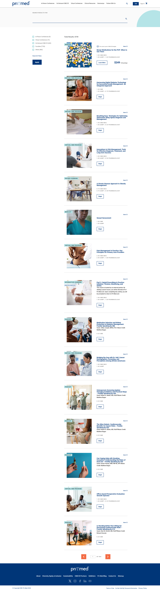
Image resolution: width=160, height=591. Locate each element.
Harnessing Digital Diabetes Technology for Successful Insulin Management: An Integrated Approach (111, 84)
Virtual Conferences (76, 3)
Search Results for (40, 12)
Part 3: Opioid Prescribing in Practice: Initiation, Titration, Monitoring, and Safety (110, 284)
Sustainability (68, 576)
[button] (128, 3)
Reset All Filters (37, 56)
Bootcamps (101, 3)
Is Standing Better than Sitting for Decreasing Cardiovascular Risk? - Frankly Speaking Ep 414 (109, 527)
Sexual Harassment (104, 218)
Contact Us (112, 576)
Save (124, 46)
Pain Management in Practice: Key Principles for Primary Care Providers (110, 251)
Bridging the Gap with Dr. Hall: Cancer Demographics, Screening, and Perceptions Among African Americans (111, 359)
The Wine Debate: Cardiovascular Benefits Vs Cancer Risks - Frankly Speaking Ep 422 (109, 426)
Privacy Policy (142, 588)
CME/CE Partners (81, 576)
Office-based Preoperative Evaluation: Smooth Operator (111, 495)
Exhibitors (92, 576)
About (38, 576)
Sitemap (121, 576)
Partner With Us (111, 3)
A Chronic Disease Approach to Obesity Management (111, 184)
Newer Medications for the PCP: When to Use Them (112, 51)
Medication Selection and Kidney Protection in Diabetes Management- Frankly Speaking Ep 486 (110, 324)
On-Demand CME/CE (62, 3)
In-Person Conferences (47, 3)
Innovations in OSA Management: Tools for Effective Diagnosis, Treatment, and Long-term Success (111, 151)
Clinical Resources (90, 3)
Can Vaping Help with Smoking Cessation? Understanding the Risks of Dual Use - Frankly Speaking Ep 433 (111, 460)
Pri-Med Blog (102, 576)
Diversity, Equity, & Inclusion (51, 576)
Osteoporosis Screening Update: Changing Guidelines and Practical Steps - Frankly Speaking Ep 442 (112, 391)
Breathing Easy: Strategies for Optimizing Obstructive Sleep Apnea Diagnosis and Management (112, 117)
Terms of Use (110, 588)
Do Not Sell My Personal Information (126, 588)
